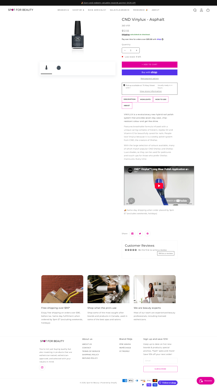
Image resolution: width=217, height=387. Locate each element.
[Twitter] (140, 233)
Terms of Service (91, 351)
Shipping (126, 34)
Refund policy (90, 358)
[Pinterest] (147, 233)
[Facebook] (132, 233)
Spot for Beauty (93, 383)
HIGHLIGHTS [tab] (145, 99)
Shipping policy (90, 355)
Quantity (126, 44)
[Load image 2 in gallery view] (58, 68)
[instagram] (42, 367)
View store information (151, 91)
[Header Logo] (20, 10)
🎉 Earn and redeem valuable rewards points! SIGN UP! (108, 3)
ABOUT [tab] (127, 105)
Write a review (166, 253)
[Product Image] (78, 37)
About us (87, 344)
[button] (63, 10)
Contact (86, 348)
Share (124, 233)
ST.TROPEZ (124, 351)
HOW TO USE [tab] (160, 99)
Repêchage (125, 348)
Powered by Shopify (109, 383)
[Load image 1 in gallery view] (46, 68)
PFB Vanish (125, 344)
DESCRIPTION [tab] (130, 99)
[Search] (195, 10)
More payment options (150, 78)
